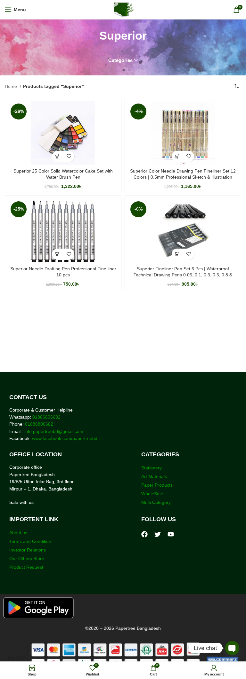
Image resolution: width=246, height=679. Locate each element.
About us (18, 532)
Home (11, 86)
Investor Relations (27, 549)
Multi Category (156, 502)
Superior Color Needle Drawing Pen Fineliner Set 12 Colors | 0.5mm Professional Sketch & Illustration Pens (183, 177)
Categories (120, 60)
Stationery (151, 467)
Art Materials (154, 476)
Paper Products (157, 485)
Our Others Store (27, 558)
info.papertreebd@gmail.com (53, 431)
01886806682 (46, 417)
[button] (57, 156)
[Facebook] (144, 534)
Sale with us (21, 502)
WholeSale (152, 493)
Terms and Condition (30, 541)
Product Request (26, 567)
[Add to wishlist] (68, 156)
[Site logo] (123, 9)
